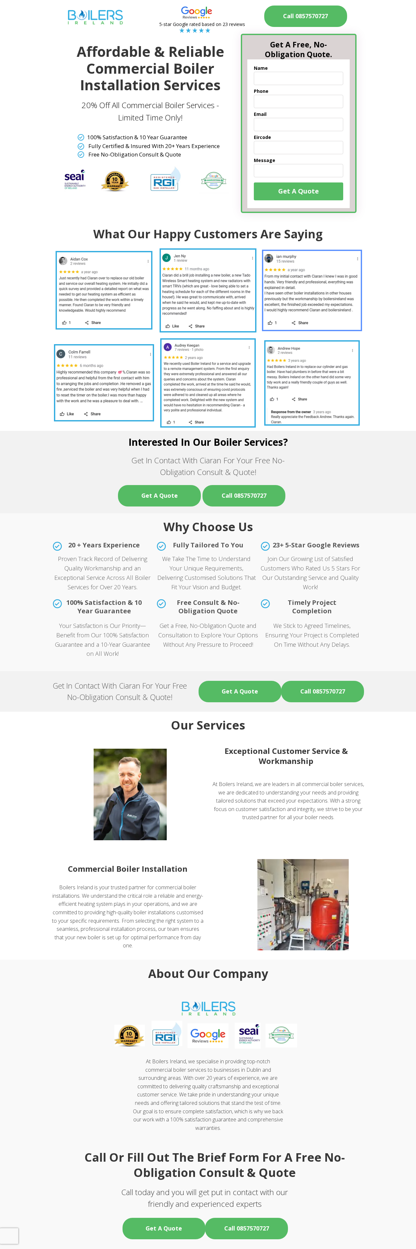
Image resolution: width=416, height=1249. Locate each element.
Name (261, 68)
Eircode (262, 137)
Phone (261, 91)
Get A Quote (298, 191)
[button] (159, 495)
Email (260, 114)
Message (264, 160)
